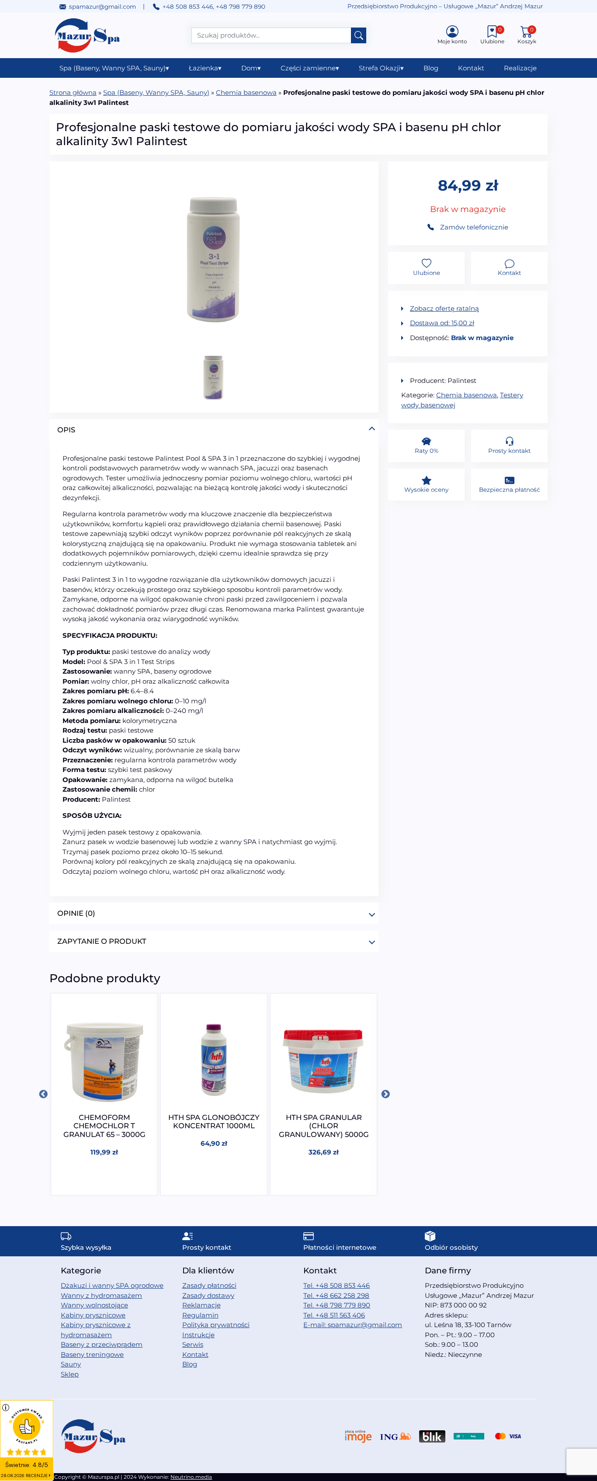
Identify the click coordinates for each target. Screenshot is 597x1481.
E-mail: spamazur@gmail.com (352, 1325)
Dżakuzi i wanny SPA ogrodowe (112, 1285)
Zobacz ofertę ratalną (444, 308)
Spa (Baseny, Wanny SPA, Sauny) (114, 68)
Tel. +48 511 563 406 (334, 1315)
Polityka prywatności (216, 1325)
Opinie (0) (76, 913)
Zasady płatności (209, 1285)
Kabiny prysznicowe (93, 1315)
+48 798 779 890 (240, 6)
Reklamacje (201, 1305)
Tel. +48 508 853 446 (336, 1285)
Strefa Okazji (381, 68)
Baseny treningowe (92, 1354)
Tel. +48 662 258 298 (336, 1295)
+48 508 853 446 (188, 6)
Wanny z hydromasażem (101, 1295)
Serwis (192, 1344)
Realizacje (520, 68)
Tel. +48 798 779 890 (336, 1305)
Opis (66, 429)
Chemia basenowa (246, 92)
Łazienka (205, 68)
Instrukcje (198, 1335)
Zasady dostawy (208, 1295)
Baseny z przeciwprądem (101, 1344)
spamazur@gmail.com (102, 6)
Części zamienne (310, 68)
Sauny (71, 1364)
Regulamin (200, 1315)
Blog (430, 68)
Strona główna (73, 92)
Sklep (70, 1374)
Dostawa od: (442, 323)
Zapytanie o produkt (101, 941)
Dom (251, 68)
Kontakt (471, 68)
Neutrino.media (191, 1477)
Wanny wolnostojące (94, 1305)
